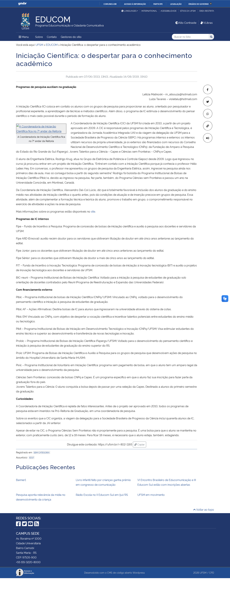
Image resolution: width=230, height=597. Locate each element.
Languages (130, 10)
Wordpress (139, 572)
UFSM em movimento (151, 494)
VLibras (208, 22)
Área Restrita (206, 10)
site (93, 211)
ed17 (31, 457)
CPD (211, 572)
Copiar (141, 444)
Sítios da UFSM (188, 10)
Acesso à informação (135, 4)
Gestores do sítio (71, 37)
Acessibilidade (168, 10)
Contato (52, 37)
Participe (158, 4)
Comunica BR (110, 4)
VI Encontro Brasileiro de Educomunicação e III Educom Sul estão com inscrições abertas (166, 482)
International (149, 10)
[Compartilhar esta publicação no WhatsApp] (207, 113)
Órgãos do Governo (198, 4)
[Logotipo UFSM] (25, 20)
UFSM (203, 572)
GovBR (22, 3)
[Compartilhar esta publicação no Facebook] (207, 89)
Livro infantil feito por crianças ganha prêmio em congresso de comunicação (103, 482)
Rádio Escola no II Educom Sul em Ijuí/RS (102, 494)
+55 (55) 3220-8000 (28, 562)
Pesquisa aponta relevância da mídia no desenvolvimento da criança (40, 497)
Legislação (176, 4)
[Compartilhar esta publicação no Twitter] (207, 101)
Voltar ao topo (205, 509)
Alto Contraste (187, 22)
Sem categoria (42, 452)
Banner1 (21, 480)
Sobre (39, 37)
